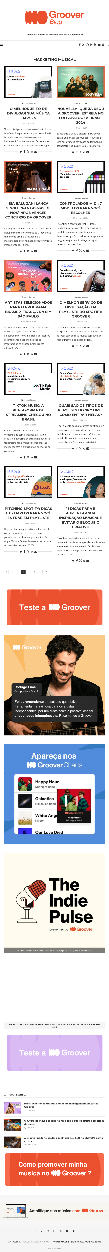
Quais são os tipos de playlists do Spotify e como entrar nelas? (81, 410)
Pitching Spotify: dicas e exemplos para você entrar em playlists (28, 513)
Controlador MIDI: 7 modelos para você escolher (81, 208)
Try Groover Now (60, 1241)
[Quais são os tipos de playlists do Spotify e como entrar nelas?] (81, 379)
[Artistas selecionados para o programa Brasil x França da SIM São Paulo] (28, 276)
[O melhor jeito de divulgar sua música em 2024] (28, 82)
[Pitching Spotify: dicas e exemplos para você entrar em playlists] (28, 482)
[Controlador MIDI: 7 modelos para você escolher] (81, 177)
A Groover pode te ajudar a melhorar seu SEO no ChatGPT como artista (63, 1139)
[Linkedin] (91, 45)
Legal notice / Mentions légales (86, 1241)
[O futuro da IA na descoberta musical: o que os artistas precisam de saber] (12, 1125)
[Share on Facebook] (24, 151)
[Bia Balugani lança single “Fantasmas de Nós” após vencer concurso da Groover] (28, 177)
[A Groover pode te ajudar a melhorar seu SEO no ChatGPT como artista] (12, 1142)
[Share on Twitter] (28, 151)
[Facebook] (79, 45)
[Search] (107, 45)
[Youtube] (95, 45)
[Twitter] (83, 45)
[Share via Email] (35, 151)
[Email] (99, 45)
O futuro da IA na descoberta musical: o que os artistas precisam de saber (64, 1122)
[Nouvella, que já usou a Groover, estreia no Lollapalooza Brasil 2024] (81, 82)
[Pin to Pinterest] (32, 152)
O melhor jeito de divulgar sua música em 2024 (28, 113)
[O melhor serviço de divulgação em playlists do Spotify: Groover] (81, 276)
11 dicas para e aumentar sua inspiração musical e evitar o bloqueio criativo (80, 518)
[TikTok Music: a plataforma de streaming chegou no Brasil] (28, 379)
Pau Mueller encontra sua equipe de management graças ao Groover (61, 1105)
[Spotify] (103, 45)
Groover (14, 1241)
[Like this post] (21, 152)
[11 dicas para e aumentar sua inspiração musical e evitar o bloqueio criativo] (81, 482)
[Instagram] (87, 45)
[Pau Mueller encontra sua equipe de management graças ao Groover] (12, 1108)
